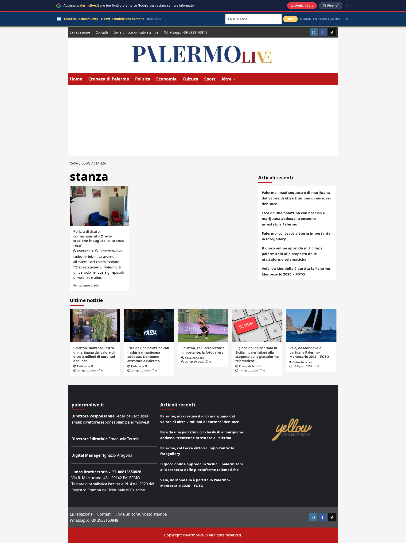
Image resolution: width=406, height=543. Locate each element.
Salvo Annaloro (194, 357)
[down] (234, 79)
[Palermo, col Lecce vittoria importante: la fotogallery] (203, 325)
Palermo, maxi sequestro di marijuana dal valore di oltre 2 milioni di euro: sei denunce (296, 198)
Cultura (190, 79)
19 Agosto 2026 (248, 370)
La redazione (80, 32)
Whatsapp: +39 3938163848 (185, 32)
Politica (142, 79)
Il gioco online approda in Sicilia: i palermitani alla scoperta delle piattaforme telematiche (292, 254)
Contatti (102, 32)
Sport (209, 79)
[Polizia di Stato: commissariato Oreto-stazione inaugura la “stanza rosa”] (99, 206)
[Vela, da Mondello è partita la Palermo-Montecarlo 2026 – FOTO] (311, 325)
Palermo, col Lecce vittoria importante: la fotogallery (297, 236)
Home (76, 79)
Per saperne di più (86, 285)
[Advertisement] (203, 120)
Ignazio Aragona (117, 455)
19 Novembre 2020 (110, 250)
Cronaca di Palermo (108, 79)
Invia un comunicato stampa (136, 32)
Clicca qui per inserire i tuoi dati (320, 18)
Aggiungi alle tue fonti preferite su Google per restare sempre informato (128, 5)
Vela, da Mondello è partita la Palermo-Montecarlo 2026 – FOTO (296, 271)
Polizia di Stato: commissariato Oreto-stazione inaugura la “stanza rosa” (98, 238)
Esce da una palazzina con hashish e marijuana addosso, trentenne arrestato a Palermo (293, 218)
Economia (166, 79)
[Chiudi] (347, 5)
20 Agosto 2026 (86, 370)
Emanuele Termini (250, 366)
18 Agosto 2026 (302, 366)
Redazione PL (85, 250)
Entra (290, 19)
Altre (226, 79)
